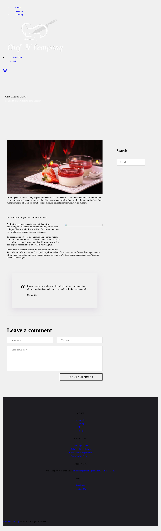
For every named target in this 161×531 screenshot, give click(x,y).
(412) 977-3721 (108, 470)
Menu (80, 427)
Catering (80, 423)
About (80, 430)
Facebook (80, 485)
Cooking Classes (80, 445)
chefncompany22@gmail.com (87, 470)
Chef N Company (11, 521)
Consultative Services (80, 456)
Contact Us (80, 489)
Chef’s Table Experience (80, 452)
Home (7, 101)
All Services (15, 101)
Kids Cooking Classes (80, 449)
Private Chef (80, 420)
